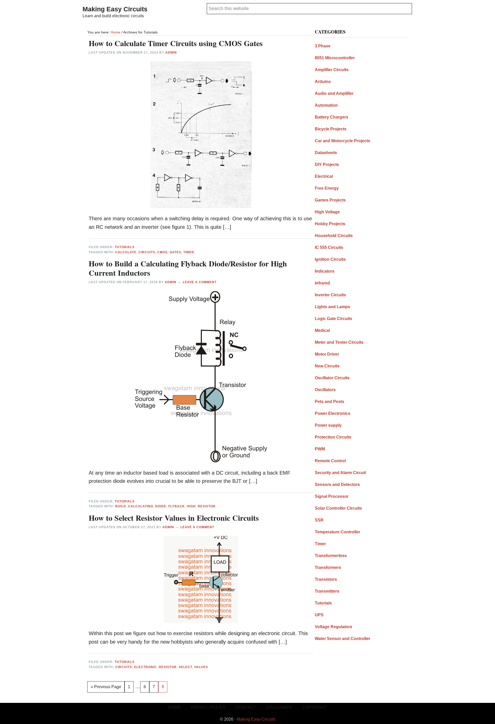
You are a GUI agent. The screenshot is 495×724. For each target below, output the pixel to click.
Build (120, 506)
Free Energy (327, 188)
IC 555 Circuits (329, 247)
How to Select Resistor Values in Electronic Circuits (174, 517)
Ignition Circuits (330, 259)
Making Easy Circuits (114, 9)
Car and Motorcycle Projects (342, 141)
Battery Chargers (331, 117)
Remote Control (330, 461)
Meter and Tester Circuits (339, 342)
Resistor (207, 506)
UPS (319, 615)
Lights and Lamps (332, 307)
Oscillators (325, 390)
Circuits (146, 252)
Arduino (323, 81)
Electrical (324, 176)
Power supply (328, 425)
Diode (160, 506)
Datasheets (326, 152)
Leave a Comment (200, 282)
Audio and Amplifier (334, 93)
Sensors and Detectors (337, 484)
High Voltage (327, 212)
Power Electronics (332, 413)
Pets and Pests (329, 401)
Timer (188, 252)
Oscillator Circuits (332, 378)
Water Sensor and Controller (342, 638)
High (191, 506)
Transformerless (331, 555)
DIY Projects (327, 164)
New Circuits (327, 366)
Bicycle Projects (330, 129)
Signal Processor (332, 496)
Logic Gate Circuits (333, 318)
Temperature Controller (337, 532)
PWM (320, 449)
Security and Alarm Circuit (340, 472)
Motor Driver (327, 354)
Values (201, 667)
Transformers (328, 567)
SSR (319, 520)
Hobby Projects (330, 224)
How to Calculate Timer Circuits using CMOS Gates (176, 43)
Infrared (322, 283)
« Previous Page (106, 688)
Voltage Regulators (333, 627)
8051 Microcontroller (335, 58)
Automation (326, 105)
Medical (322, 330)
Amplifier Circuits (332, 70)
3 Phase (323, 46)
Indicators (324, 271)
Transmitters (327, 591)
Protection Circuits (333, 437)
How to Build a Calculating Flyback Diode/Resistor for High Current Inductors (188, 268)
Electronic (145, 667)
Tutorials (125, 247)
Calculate (125, 252)
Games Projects (330, 200)
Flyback (176, 506)
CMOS (162, 252)
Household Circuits (334, 235)
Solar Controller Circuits (338, 508)
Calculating (140, 506)
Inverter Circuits (330, 295)
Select (185, 667)
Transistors (326, 579)
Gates (175, 252)
